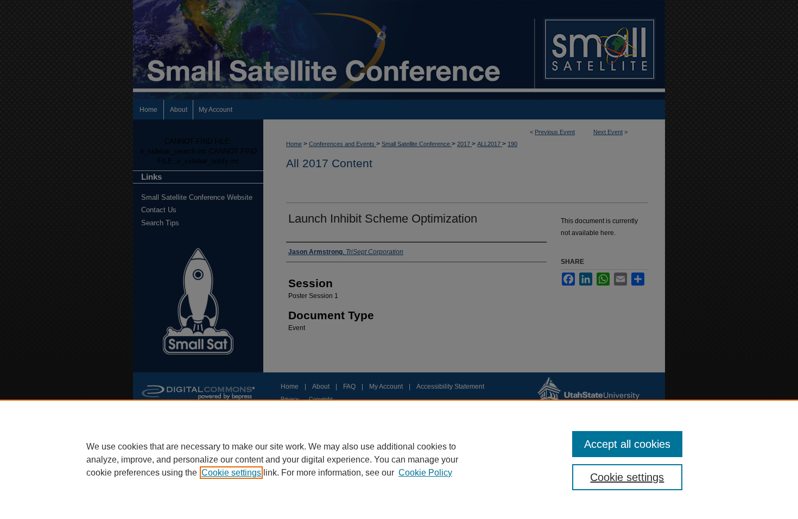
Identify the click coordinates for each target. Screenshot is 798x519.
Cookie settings (231, 472)
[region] (399, 459)
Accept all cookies (627, 444)
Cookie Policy (425, 472)
